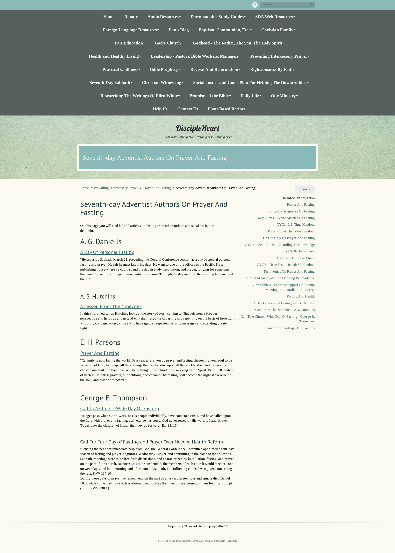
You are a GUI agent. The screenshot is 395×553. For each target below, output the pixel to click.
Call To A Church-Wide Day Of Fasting (119, 408)
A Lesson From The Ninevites (111, 306)
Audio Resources (163, 16)
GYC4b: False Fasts (300, 251)
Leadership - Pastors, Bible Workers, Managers (195, 56)
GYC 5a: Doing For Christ (296, 258)
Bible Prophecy (164, 69)
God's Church (168, 43)
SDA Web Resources (274, 16)
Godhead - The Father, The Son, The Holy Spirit (237, 43)
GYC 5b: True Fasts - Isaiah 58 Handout (286, 265)
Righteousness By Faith (272, 69)
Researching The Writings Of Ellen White (139, 95)
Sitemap (209, 540)
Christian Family (277, 29)
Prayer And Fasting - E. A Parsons (290, 328)
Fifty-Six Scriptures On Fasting (292, 211)
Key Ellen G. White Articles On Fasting (286, 218)
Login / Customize (228, 540)
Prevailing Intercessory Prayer (278, 56)
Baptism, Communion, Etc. (224, 29)
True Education (128, 43)
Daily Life (249, 95)
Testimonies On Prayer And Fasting (289, 271)
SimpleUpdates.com (180, 540)
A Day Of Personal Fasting (107, 252)
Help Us (160, 108)
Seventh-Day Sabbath (109, 82)
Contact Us (187, 108)
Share (304, 189)
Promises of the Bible (209, 95)
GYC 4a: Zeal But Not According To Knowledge (280, 245)
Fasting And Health (301, 296)
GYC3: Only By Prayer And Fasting (289, 238)
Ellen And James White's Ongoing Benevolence (280, 278)
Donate (131, 16)
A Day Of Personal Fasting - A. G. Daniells (284, 303)
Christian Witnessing (161, 82)
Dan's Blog (178, 29)
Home (108, 16)
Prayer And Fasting (157, 188)
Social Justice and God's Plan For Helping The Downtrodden (250, 82)
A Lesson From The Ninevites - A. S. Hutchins (281, 310)
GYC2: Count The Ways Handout (290, 231)
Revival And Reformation (214, 69)
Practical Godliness (120, 69)
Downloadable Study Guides (217, 16)
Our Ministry (283, 95)
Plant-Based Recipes (226, 108)
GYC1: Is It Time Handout (296, 224)
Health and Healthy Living (114, 56)
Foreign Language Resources (130, 29)
